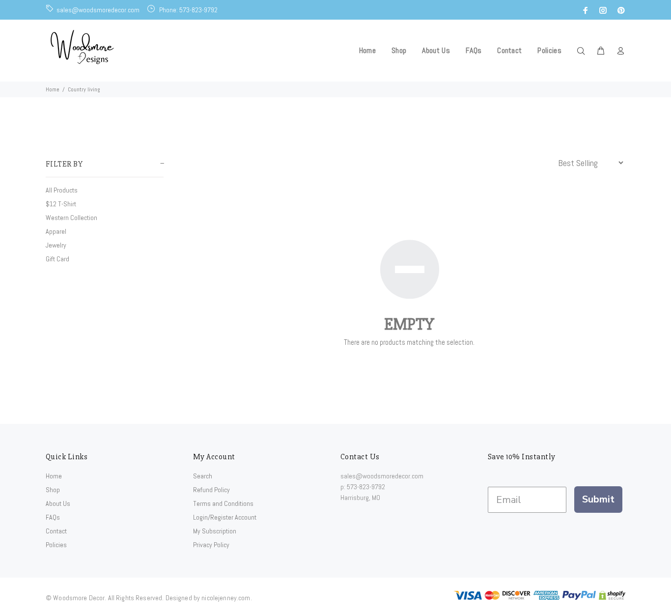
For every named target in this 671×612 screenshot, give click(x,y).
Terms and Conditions (223, 503)
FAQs (53, 517)
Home (52, 89)
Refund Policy (211, 489)
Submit (598, 499)
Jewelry (56, 245)
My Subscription (214, 531)
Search (202, 476)
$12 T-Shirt (61, 203)
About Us (58, 503)
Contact (56, 531)
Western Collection (71, 217)
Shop (53, 489)
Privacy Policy (211, 544)
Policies (56, 544)
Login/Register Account (224, 517)
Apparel (56, 231)
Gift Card (57, 258)
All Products (62, 190)
